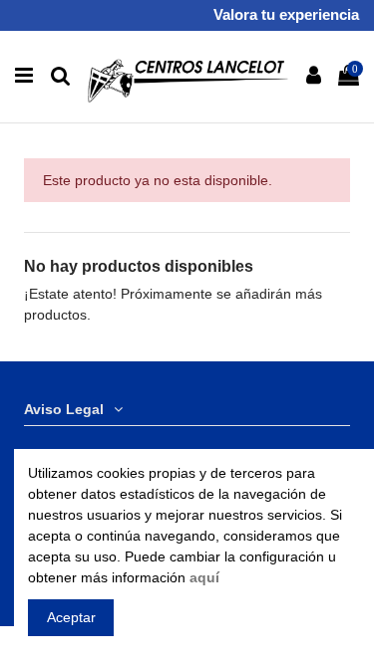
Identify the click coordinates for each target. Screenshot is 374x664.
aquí (204, 577)
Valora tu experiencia (286, 14)
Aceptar (71, 617)
